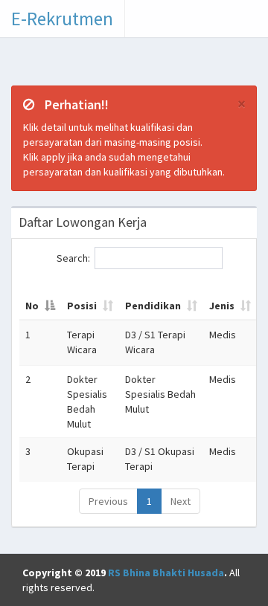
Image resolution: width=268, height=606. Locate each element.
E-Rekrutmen (62, 18)
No (32, 305)
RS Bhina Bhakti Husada (166, 572)
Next (180, 501)
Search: (73, 257)
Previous (108, 501)
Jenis (221, 305)
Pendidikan (153, 305)
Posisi (82, 305)
